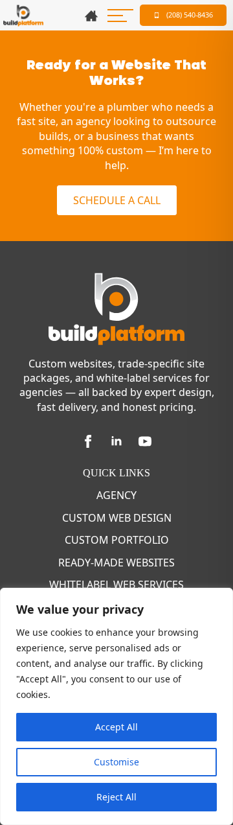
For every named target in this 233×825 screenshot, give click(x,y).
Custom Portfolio (117, 540)
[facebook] (88, 441)
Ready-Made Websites (116, 562)
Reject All (116, 797)
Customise (116, 762)
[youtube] (145, 441)
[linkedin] (116, 441)
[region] (116, 706)
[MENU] (120, 15)
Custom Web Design (117, 518)
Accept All (116, 727)
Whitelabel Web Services (116, 584)
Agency (116, 495)
